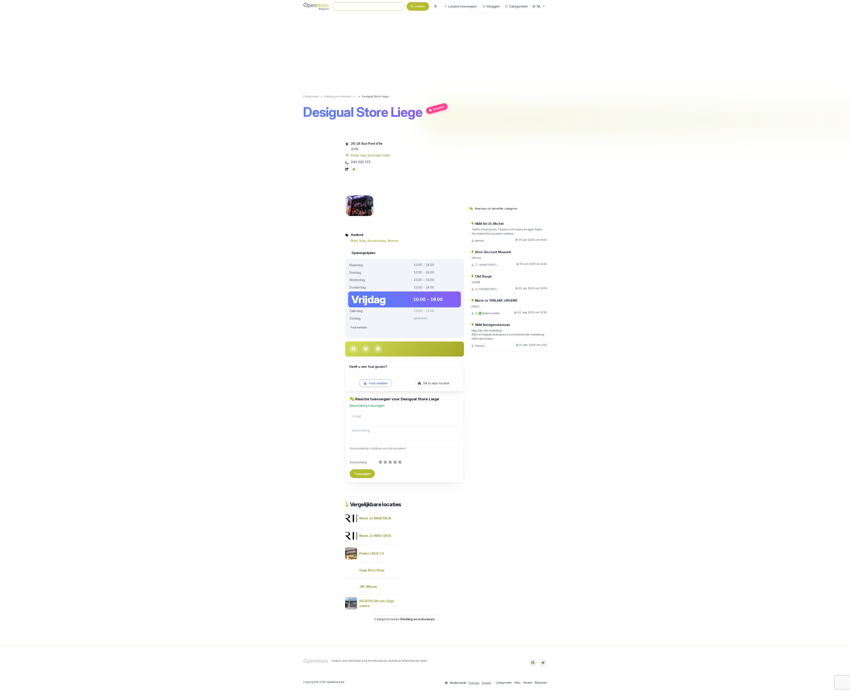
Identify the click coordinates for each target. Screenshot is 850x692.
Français (474, 682)
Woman (393, 241)
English (486, 682)
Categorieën (504, 682)
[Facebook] (533, 663)
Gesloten (439, 108)
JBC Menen (368, 586)
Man (354, 241)
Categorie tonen (404, 619)
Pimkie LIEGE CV (371, 553)
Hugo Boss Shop (371, 570)
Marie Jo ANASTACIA (375, 518)
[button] (538, 6)
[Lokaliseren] (435, 6)
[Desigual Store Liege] (359, 205)
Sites (517, 682)
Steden (527, 682)
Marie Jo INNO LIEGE (375, 536)
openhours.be (335, 682)
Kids (362, 241)
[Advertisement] (425, 49)
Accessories (376, 241)
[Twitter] (543, 663)
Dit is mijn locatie (435, 383)
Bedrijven (541, 682)
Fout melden (359, 327)
